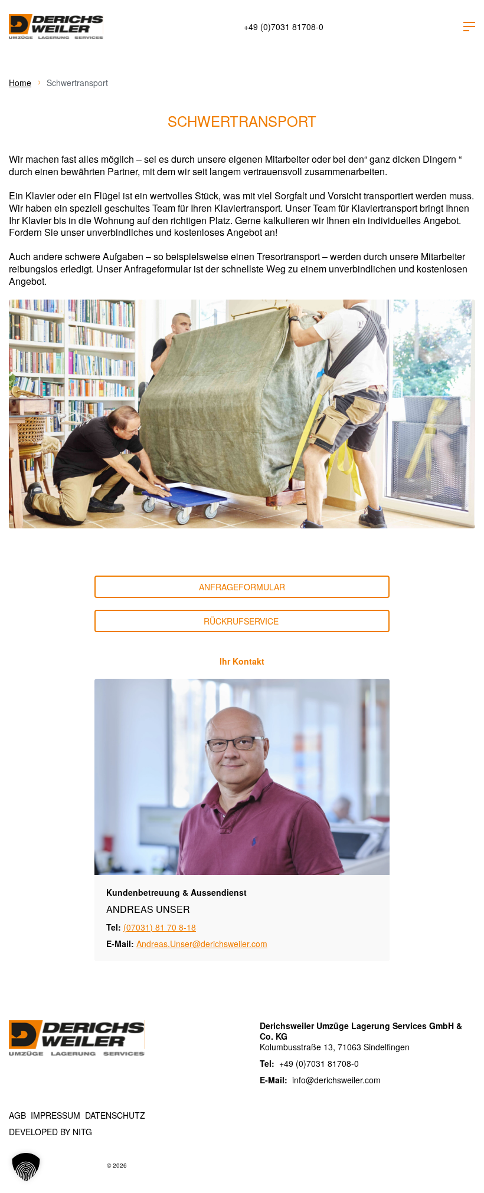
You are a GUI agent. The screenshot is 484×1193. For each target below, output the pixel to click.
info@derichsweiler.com (336, 1079)
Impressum (55, 1115)
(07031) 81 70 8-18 (159, 927)
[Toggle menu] (469, 26)
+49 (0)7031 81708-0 (283, 26)
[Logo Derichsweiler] (56, 26)
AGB (17, 1115)
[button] (26, 1167)
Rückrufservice (242, 621)
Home (20, 82)
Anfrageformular (242, 587)
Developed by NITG (50, 1132)
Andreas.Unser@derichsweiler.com (201, 943)
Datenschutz (115, 1115)
